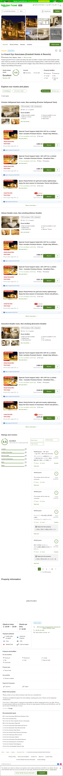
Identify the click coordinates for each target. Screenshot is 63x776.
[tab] (46, 90)
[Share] (60, 50)
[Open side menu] (60, 5)
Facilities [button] (29, 44)
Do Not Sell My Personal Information (25, 773)
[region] (31, 771)
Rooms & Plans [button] (14, 44)
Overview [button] (5, 44)
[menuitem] (40, 5)
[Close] (60, 768)
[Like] (56, 50)
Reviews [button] (22, 44)
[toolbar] (29, 11)
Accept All (42, 773)
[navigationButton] (35, 569)
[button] (9, 5)
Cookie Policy (53, 769)
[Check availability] (58, 145)
